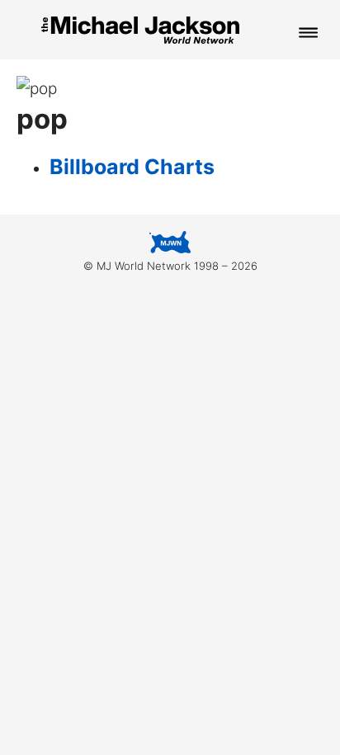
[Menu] (308, 34)
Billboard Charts (132, 166)
